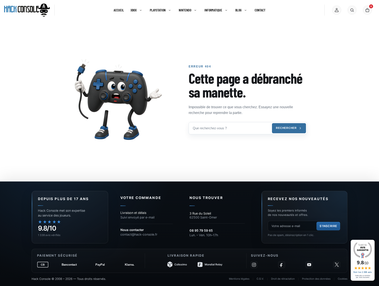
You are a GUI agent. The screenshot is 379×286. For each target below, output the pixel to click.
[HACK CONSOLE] (27, 10)
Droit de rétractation (283, 278)
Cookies (342, 278)
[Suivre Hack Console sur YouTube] (309, 264)
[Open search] (352, 10)
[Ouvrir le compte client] (336, 10)
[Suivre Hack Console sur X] (336, 264)
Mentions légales (239, 278)
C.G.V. (260, 278)
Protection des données (316, 278)
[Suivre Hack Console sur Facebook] (281, 264)
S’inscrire (328, 226)
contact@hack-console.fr (138, 234)
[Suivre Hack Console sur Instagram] (253, 264)
